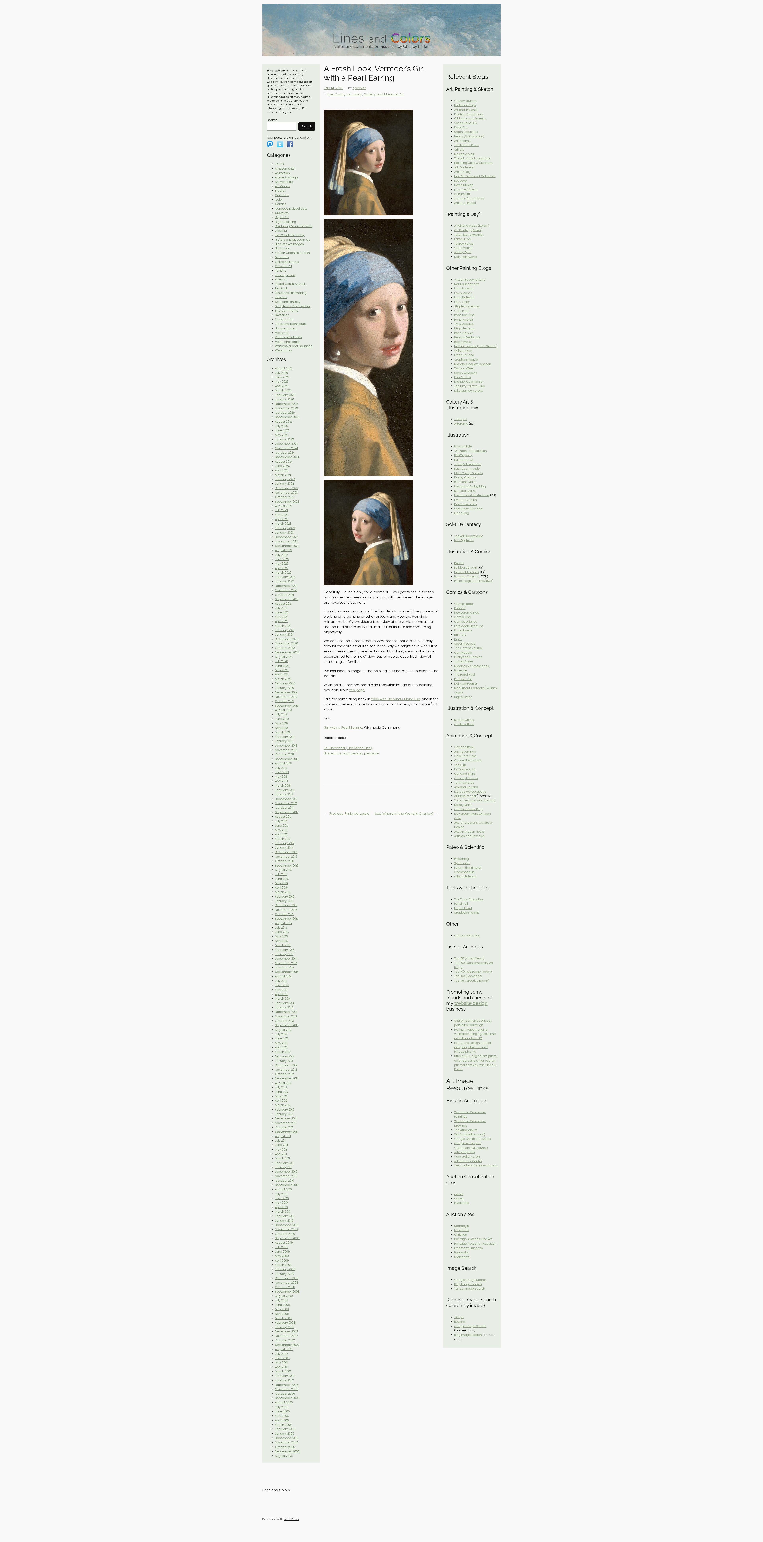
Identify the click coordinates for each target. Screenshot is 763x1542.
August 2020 (284, 657)
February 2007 (285, 1376)
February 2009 (285, 1269)
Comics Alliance (465, 622)
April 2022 (281, 568)
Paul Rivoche (463, 679)
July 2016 (281, 874)
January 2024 (284, 484)
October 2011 (284, 1127)
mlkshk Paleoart (465, 876)
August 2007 (284, 1349)
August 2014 (283, 976)
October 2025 (285, 413)
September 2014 (287, 972)
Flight (458, 639)
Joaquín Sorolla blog (469, 198)
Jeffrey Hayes (463, 244)
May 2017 (281, 830)
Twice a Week (464, 368)
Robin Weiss (463, 342)
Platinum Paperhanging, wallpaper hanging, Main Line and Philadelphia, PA (475, 1034)
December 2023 (286, 488)
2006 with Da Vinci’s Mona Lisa (395, 699)
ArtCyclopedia (464, 1152)
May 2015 (281, 936)
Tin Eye (459, 1317)
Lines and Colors (276, 1490)
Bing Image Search (468, 1284)
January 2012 (284, 1114)
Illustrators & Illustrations (471, 495)
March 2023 (283, 524)
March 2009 (283, 1265)
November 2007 (286, 1336)
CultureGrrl (462, 194)
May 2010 (281, 1203)
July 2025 (281, 426)
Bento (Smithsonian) (469, 136)
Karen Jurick (462, 239)
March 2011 (282, 1158)
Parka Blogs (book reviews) (473, 581)
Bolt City (460, 635)
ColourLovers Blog (467, 935)
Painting (280, 271)
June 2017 (282, 826)
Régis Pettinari (464, 328)
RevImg (459, 1322)
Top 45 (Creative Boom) (471, 981)
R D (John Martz (465, 482)
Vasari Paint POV (465, 123)
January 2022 (284, 581)
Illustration (282, 248)
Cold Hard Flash (465, 756)
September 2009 (287, 1238)
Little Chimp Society (468, 473)
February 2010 (284, 1216)
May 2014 (281, 990)
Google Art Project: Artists (472, 1139)
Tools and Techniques (291, 324)
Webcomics (283, 350)
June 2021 (282, 612)
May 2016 (281, 883)
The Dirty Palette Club (469, 386)
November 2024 (286, 448)
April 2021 (281, 621)
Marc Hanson (463, 288)
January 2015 (284, 954)
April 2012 (281, 1101)
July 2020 (281, 661)
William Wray (463, 351)
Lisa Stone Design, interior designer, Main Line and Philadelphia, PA (472, 1047)
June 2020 (282, 666)
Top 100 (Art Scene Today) (473, 972)
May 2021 (281, 617)
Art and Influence (466, 110)
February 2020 (285, 683)
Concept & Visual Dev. (291, 209)
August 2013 (283, 1030)
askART (459, 1198)
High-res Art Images (289, 244)
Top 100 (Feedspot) (468, 976)
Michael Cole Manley (469, 382)
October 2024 (285, 453)
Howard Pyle (463, 446)
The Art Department (468, 536)
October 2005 (285, 1447)
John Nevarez (464, 783)
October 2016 (284, 861)
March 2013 (282, 1052)
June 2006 (282, 1411)
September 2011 (286, 1132)
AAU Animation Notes (469, 832)
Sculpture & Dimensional (292, 306)
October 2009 (285, 1234)
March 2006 (283, 1425)
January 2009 (284, 1274)
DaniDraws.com (465, 504)
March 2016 (283, 892)
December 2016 (286, 852)
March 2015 (283, 945)
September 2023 (287, 502)
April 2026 (282, 386)
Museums (282, 257)
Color (279, 200)
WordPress (291, 1519)
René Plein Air (463, 333)
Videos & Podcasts (288, 337)
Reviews (281, 297)
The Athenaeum (465, 1130)
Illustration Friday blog (470, 486)
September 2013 (286, 1025)
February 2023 (285, 528)
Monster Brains (465, 491)
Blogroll (280, 191)
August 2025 (284, 422)
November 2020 (286, 643)
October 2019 (284, 701)
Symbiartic (462, 863)
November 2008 (286, 1283)
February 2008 (285, 1323)
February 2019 (284, 737)
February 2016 (284, 897)
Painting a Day (285, 275)
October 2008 (285, 1287)
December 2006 (286, 1385)
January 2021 (284, 635)
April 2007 (282, 1367)
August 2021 (283, 604)
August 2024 (284, 462)
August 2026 (284, 368)
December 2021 (286, 586)
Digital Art (282, 217)
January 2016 (284, 901)
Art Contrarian (464, 167)
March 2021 (282, 626)
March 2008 (283, 1318)
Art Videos (282, 186)
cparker (359, 88)
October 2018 (284, 754)
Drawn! (459, 563)
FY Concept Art (465, 769)
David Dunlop (463, 185)
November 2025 (286, 408)
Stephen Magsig (466, 360)
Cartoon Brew (464, 747)
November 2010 (286, 1176)
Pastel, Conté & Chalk (290, 284)
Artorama (461, 424)
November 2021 (286, 590)
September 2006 (287, 1398)
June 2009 (282, 1252)
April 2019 (281, 728)
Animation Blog (465, 752)
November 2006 (286, 1389)
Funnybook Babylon (468, 657)
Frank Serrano (464, 355)
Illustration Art (464, 460)
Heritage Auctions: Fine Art (473, 1239)
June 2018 (282, 772)
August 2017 (283, 817)
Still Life (459, 150)
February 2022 (285, 577)
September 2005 (287, 1451)
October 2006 (285, 1394)
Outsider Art (283, 266)
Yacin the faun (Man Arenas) (474, 800)
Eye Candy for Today (290, 235)
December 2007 (286, 1331)
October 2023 (285, 497)
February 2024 (285, 479)
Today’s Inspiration (467, 464)
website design (471, 1003)
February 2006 (285, 1429)
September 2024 (287, 457)
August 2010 (283, 1189)
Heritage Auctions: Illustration (475, 1244)
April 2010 (281, 1207)
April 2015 (281, 941)
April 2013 (281, 1047)
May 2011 (281, 1150)
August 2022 (283, 550)
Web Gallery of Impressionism (476, 1165)
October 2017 (284, 808)
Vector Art (282, 333)
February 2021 (284, 630)
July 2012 (281, 1087)
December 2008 (286, 1278)
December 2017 (286, 799)
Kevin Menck (463, 293)
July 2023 (281, 510)
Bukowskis (461, 1252)
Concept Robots (466, 778)
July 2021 (281, 608)
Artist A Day (462, 172)
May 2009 (282, 1256)
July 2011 (280, 1141)
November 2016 (286, 857)
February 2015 (284, 950)
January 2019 (284, 741)
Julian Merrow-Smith (469, 235)
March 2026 (283, 390)
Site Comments (286, 310)
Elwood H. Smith (465, 500)
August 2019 (283, 710)
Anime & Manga (286, 177)
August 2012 (283, 1083)
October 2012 (284, 1074)
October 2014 (284, 967)
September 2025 (287, 417)
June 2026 (282, 377)
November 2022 (286, 541)
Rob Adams (462, 377)
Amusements (285, 169)
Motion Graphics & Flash (292, 253)
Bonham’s (461, 1230)
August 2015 (283, 923)
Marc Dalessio (464, 297)
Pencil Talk (461, 904)
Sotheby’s (461, 1226)
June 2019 (282, 719)
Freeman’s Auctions (468, 1248)
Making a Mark (464, 154)
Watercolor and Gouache (293, 346)
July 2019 (281, 714)
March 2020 (283, 679)
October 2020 (285, 648)
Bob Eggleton (464, 540)
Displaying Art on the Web (293, 226)
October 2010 (284, 1181)
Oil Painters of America (470, 118)
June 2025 (282, 430)
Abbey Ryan (462, 252)
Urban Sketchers (466, 132)
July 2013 (281, 1034)
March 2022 (283, 572)
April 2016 (281, 888)
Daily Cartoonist (465, 684)
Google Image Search (470, 1280)
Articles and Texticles (469, 836)
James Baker (463, 661)
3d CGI (280, 164)
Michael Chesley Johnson (472, 364)
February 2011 (284, 1163)
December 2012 (286, 1065)
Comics (280, 204)
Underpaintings (465, 105)
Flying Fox (461, 127)
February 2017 (284, 843)
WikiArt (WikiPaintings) (469, 1134)
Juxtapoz (460, 419)
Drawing (281, 231)
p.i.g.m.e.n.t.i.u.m (465, 189)
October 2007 (285, 1340)
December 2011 (285, 1118)
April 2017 (281, 834)
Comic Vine (462, 617)
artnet (458, 1194)
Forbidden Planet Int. (469, 626)
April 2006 (282, 1420)
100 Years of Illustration (470, 451)
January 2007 (284, 1380)
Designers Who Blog (468, 508)
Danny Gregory (465, 477)
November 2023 (286, 493)
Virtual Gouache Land (469, 280)
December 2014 (286, 959)
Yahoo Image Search (469, 1289)
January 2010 (284, 1221)
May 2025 (282, 435)
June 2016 (282, 879)
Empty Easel (463, 908)
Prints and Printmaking (291, 293)
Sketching (282, 315)
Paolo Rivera (463, 630)
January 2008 (284, 1327)
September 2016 (287, 866)
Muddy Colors (464, 720)
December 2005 (286, 1438)
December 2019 (286, 692)
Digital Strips (463, 697)
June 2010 (282, 1198)
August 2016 (283, 870)
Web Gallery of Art (467, 1157)
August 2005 (284, 1456)
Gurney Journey (465, 101)
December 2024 (286, 444)
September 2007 (287, 1345)
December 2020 (286, 639)
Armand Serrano (466, 787)
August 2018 (283, 763)
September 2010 (287, 1185)
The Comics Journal (468, 648)
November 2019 (286, 697)
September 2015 (287, 919)
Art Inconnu (462, 141)
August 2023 (283, 506)
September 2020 (287, 652)
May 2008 (282, 1309)
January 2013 (284, 1061)
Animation (282, 173)
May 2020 (282, 670)
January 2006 (284, 1434)
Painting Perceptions (469, 114)
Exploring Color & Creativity (473, 163)
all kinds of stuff (465, 796)
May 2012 (281, 1096)
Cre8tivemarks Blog (468, 809)
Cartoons (282, 195)
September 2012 (286, 1078)
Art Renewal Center (468, 1161)
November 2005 (286, 1442)
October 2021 (284, 595)
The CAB (460, 765)
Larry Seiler (462, 302)
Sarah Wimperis (465, 373)
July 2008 (281, 1300)
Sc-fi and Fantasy (287, 302)
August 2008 (284, 1296)
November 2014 (286, 963)
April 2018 (281, 781)
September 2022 (287, 546)
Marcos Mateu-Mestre (470, 792)
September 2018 (287, 759)
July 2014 (281, 981)
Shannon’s (461, 1257)
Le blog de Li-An (465, 568)
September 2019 (287, 706)
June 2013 (282, 1038)
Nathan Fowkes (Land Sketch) (475, 346)
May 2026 (282, 382)
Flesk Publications (466, 572)
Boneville (460, 670)
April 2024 (282, 470)
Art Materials (284, 182)
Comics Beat (463, 604)
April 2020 (282, 674)
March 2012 (282, 1105)
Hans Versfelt (463, 320)
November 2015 (286, 910)
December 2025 (286, 404)
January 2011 (283, 1167)
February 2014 (284, 1003)
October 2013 (284, 1021)
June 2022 (282, 559)
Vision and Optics (287, 342)
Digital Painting (285, 222)
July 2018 (281, 768)
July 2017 (281, 821)
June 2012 (282, 1092)
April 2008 (282, 1314)
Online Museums (287, 262)
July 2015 (281, 928)
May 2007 (282, 1362)
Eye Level (460, 181)
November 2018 (286, 750)
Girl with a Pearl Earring (343, 727)
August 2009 (284, 1243)
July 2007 (281, 1354)
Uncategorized (285, 328)
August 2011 (283, 1136)
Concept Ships (465, 774)
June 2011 (281, 1145)
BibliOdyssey (463, 455)
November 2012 (286, 1070)
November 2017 (286, 803)
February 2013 (284, 1056)
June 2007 (282, 1358)
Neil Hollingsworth (466, 284)
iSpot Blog (461, 513)
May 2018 (281, 777)
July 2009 (281, 1247)
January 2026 (284, 399)
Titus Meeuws (464, 324)
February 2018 (284, 790)
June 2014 (282, 985)
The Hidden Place (466, 145)
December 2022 (286, 537)
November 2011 (285, 1123)
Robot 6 (460, 608)
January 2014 (284, 1007)
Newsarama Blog (466, 613)
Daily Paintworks (465, 257)
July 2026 (281, 373)
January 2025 (284, 439)
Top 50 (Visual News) (469, 958)
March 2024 (283, 475)
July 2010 (281, 1194)
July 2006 (281, 1407)
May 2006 (282, 1416)
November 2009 (286, 1229)
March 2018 (283, 786)
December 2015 (286, 905)
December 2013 (286, 1012)
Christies (460, 1235)
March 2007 (283, 1371)
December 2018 (286, 746)
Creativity (282, 213)
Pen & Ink (281, 288)
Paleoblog (461, 859)
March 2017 (282, 839)
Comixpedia (463, 653)
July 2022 (281, 555)
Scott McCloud (465, 644)
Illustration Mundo (467, 469)
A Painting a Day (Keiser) (471, 226)
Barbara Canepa (466, 576)
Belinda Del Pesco (467, 337)
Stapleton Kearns (466, 306)
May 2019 (281, 723)
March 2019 (283, 732)
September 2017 (286, 812)
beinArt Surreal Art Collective (475, 176)
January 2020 (284, 688)
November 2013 (286, 1016)
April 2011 (281, 1154)
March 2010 (283, 1212)
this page (357, 690)
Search (272, 120)
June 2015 (282, 932)
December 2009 (286, 1225)
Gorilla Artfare (464, 724)
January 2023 (284, 533)
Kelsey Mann (463, 805)
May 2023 (281, 515)
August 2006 (284, 1402)
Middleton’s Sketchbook (471, 666)
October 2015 (284, 914)
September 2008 (287, 1292)
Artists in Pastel (465, 203)
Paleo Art (281, 279)
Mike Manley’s (468, 391)
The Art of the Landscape (472, 158)
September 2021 (286, 599)
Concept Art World (467, 760)
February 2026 (285, 395)
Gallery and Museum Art (292, 240)
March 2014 (283, 999)
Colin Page (462, 311)
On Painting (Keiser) (468, 230)
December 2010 (286, 1172)
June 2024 (282, 466)
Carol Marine (463, 248)
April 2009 (282, 1261)
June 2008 (282, 1305)
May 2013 (281, 1043)
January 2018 (284, 794)
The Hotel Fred (464, 675)
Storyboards (284, 319)
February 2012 (284, 1110)
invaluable (461, 1203)
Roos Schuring (464, 315)
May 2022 (281, 564)
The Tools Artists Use (469, 899)
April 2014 (281, 994)
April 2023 (281, 519)
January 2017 (284, 848)
